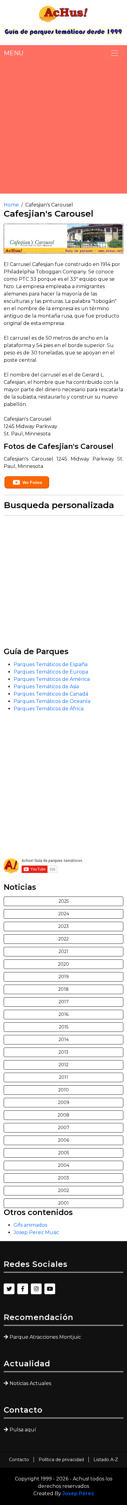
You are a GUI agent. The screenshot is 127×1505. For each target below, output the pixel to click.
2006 (63, 1140)
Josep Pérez (78, 1493)
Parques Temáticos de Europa (51, 672)
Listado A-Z (105, 1459)
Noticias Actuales (30, 1383)
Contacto (19, 1459)
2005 (63, 1153)
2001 (63, 1203)
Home (11, 205)
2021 (63, 951)
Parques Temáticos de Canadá (51, 694)
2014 (64, 1039)
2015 (63, 1027)
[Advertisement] (63, 126)
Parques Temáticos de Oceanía (52, 701)
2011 (63, 1077)
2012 (63, 1064)
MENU (13, 53)
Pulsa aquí (23, 1430)
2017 (64, 1002)
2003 (63, 1178)
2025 (64, 901)
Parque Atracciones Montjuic (45, 1337)
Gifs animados (30, 1225)
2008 (63, 1115)
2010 (63, 1090)
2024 (63, 914)
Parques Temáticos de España (51, 664)
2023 (63, 926)
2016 (63, 1014)
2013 (63, 1052)
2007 (63, 1127)
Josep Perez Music (36, 1232)
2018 (63, 989)
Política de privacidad (61, 1459)
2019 (64, 976)
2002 (63, 1190)
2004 (63, 1165)
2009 (63, 1102)
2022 (63, 939)
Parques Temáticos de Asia (46, 686)
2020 (63, 964)
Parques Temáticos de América (52, 679)
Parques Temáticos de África (49, 709)
